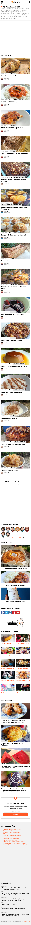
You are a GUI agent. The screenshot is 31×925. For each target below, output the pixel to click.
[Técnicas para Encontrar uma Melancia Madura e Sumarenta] (15, 756)
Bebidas (13, 312)
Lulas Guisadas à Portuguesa (15, 585)
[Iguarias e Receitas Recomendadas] (8, 638)
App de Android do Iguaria (9, 830)
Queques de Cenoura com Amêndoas (14, 235)
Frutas (13, 73)
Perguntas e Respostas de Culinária (14, 537)
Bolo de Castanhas (8, 261)
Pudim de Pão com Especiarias (12, 128)
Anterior (7, 482)
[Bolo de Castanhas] (15, 251)
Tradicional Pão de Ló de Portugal (15, 569)
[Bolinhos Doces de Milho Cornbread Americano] (15, 197)
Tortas (13, 151)
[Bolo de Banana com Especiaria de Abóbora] (15, 170)
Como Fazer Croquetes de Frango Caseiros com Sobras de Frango (13, 721)
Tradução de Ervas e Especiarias (11, 838)
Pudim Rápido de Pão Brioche (11, 340)
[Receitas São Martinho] (8, 663)
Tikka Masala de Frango (9, 102)
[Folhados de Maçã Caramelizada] (15, 66)
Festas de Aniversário (7, 693)
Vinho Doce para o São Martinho (12, 314)
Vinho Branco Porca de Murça (15, 602)
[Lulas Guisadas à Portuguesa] (15, 577)
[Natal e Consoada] (23, 638)
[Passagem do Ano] (23, 650)
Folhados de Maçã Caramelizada (13, 76)
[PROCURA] (29, 2)
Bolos (16, 177)
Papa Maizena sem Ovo (9, 418)
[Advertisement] (15, 36)
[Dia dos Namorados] (23, 687)
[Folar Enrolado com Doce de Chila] (15, 434)
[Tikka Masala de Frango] (15, 92)
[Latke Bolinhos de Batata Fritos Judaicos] (15, 733)
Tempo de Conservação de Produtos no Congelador (16, 844)
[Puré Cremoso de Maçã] (15, 460)
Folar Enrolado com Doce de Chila (13, 444)
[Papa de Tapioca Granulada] (15, 382)
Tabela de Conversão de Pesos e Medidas (13, 837)
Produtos (5, 786)
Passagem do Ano (23, 656)
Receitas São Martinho (7, 668)
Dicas (3, 763)
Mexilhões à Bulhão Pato (9, 904)
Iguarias (20, 99)
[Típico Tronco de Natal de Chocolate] (15, 144)
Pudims (12, 125)
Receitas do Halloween (7, 680)
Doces (15, 390)
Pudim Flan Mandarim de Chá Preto (14, 366)
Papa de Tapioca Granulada (11, 392)
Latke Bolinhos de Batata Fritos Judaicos (12, 744)
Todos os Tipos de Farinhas (10, 840)
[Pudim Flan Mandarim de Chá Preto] (15, 356)
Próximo (14, 484)
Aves (15, 99)
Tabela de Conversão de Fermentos (12, 835)
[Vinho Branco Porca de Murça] (15, 594)
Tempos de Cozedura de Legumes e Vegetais (14, 843)
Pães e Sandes (17, 205)
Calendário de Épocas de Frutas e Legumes (14, 841)
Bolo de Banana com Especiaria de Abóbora (13, 180)
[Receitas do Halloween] (8, 675)
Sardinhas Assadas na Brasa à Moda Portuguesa (13, 909)
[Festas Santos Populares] (23, 663)
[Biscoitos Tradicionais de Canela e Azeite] (15, 277)
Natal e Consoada (23, 643)
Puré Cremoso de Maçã (9, 470)
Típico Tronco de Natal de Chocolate (14, 154)
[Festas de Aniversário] (8, 687)
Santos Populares (23, 668)
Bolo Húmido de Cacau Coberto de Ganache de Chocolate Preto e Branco (15, 894)
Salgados (4, 718)
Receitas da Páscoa (8, 656)
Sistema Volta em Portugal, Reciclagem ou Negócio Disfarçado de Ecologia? (15, 899)
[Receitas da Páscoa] (8, 650)
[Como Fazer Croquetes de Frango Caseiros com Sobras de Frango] (15, 711)
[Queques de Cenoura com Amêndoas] (15, 225)
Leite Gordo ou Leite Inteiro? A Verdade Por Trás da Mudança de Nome (14, 888)
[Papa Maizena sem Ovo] (15, 408)
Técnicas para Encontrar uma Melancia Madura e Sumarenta (15, 767)
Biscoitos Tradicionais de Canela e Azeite (13, 288)
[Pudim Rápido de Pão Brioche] (15, 331)
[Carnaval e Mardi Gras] (23, 675)
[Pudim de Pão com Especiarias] (15, 118)
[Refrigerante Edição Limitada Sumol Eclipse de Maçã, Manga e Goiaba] (15, 779)
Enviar (15, 814)
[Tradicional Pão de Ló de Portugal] (15, 556)
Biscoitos (14, 284)
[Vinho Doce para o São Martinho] (15, 305)
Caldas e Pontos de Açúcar (9, 834)
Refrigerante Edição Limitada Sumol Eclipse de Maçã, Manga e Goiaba (14, 790)
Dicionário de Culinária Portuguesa (11, 832)
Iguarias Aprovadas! (8, 643)
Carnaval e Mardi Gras (23, 680)
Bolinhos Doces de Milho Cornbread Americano (14, 208)
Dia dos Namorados (23, 693)
